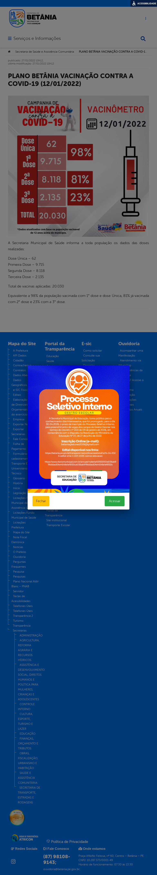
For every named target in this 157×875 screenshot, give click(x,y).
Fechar (41, 501)
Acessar (114, 501)
